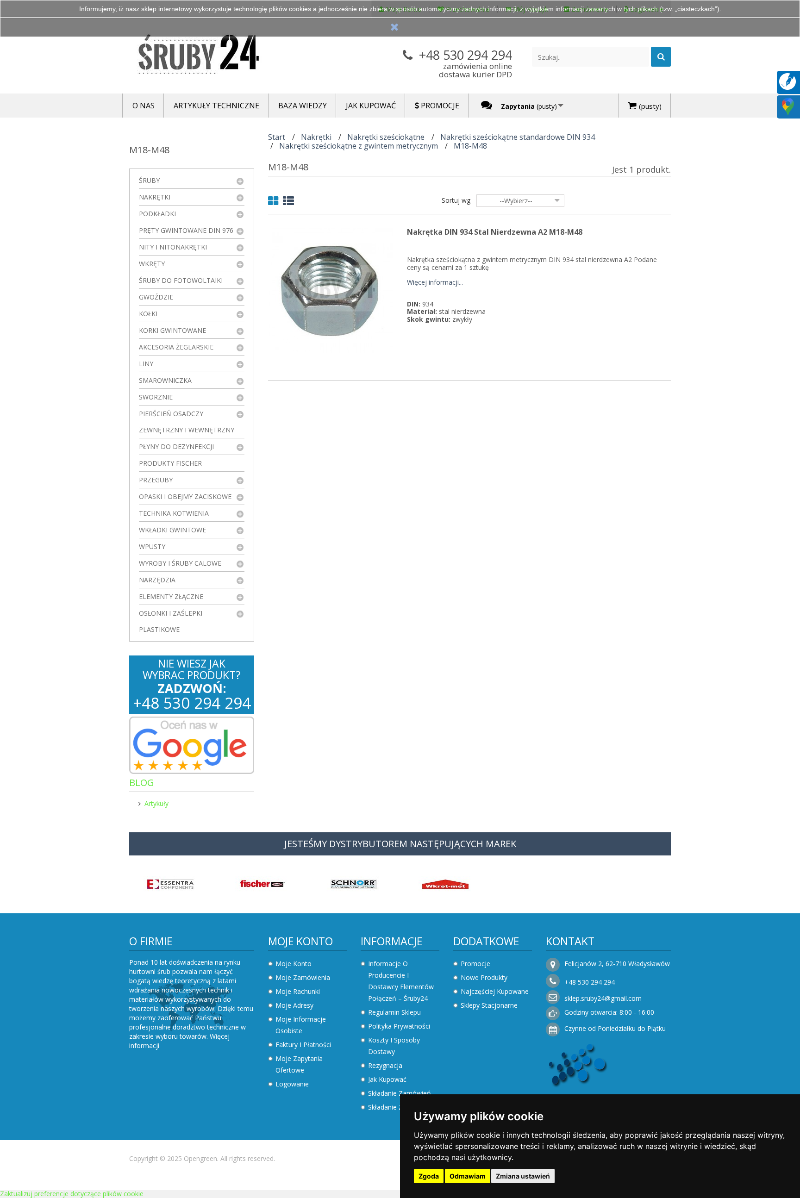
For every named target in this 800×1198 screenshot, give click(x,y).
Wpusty (152, 546)
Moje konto (300, 941)
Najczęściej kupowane (495, 991)
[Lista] (288, 202)
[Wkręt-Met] (445, 883)
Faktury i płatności (303, 1044)
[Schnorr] (353, 883)
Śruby (149, 180)
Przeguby (156, 479)
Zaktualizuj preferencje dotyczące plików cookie (72, 1193)
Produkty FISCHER (170, 463)
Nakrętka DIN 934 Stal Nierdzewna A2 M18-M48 (494, 232)
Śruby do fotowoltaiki (181, 280)
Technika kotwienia (174, 513)
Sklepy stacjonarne (489, 1005)
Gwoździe (156, 297)
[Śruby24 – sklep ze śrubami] (214, 56)
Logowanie (292, 1083)
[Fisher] (262, 883)
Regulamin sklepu (394, 1012)
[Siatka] (273, 202)
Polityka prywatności (399, 1026)
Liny (146, 363)
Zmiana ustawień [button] (523, 1176)
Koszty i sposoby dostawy (394, 1046)
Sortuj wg (456, 200)
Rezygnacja (385, 1065)
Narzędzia (157, 579)
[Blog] (787, 80)
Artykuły (156, 803)
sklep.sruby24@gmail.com (603, 998)
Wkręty (152, 263)
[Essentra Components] (170, 883)
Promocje (475, 963)
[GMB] (788, 105)
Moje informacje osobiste (300, 1025)
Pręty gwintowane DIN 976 (186, 230)
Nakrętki (154, 197)
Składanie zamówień (399, 1093)
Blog (141, 782)
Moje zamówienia (302, 977)
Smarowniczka (165, 380)
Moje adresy (294, 1005)
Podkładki (157, 213)
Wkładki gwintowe (172, 529)
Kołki (148, 313)
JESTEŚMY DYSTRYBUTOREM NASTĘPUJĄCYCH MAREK (400, 843)
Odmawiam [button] (468, 1176)
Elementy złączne (171, 596)
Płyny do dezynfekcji (176, 446)
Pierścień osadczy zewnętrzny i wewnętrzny (186, 421)
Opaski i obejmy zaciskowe (185, 496)
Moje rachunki (297, 991)
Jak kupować (387, 1079)
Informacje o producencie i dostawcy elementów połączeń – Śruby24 (401, 981)
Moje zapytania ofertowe (299, 1064)
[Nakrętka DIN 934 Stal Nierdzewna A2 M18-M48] (330, 290)
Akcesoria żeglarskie (176, 347)
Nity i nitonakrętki (173, 247)
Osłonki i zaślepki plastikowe (170, 621)
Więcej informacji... (435, 283)
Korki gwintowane (172, 330)
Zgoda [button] (429, 1176)
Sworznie (156, 397)
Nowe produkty (484, 977)
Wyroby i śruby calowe (180, 563)
